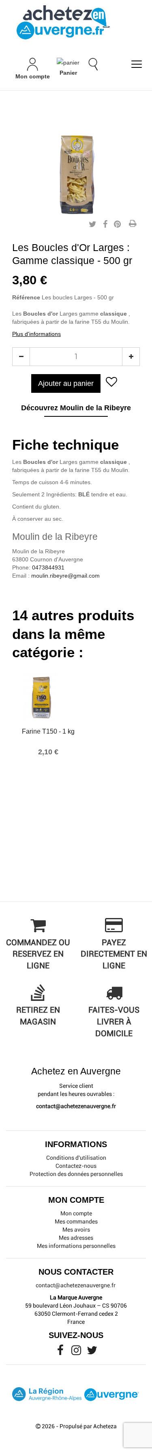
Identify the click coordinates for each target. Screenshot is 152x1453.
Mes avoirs (76, 1229)
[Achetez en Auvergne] (62, 22)
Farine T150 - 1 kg (48, 731)
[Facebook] (61, 1352)
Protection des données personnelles (76, 1174)
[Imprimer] (132, 224)
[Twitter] (92, 1352)
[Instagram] (77, 1352)
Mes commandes (76, 1221)
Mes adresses (76, 1237)
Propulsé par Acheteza (88, 1426)
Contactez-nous (76, 1166)
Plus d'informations (36, 334)
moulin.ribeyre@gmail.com (65, 575)
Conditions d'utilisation (76, 1157)
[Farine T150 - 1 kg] (48, 695)
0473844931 (48, 567)
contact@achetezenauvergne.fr (76, 1106)
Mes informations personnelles (76, 1246)
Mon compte (76, 1213)
